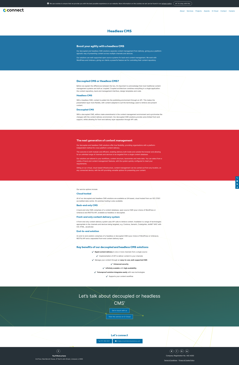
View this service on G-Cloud (120, 317)
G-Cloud (215, 11)
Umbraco (92, 60)
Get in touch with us (119, 311)
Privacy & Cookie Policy (186, 360)
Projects (198, 11)
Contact (224, 11)
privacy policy (167, 3)
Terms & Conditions (170, 360)
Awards (207, 11)
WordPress (81, 60)
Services (190, 11)
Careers (232, 11)
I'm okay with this (183, 3)
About (182, 11)
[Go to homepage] (13, 10)
